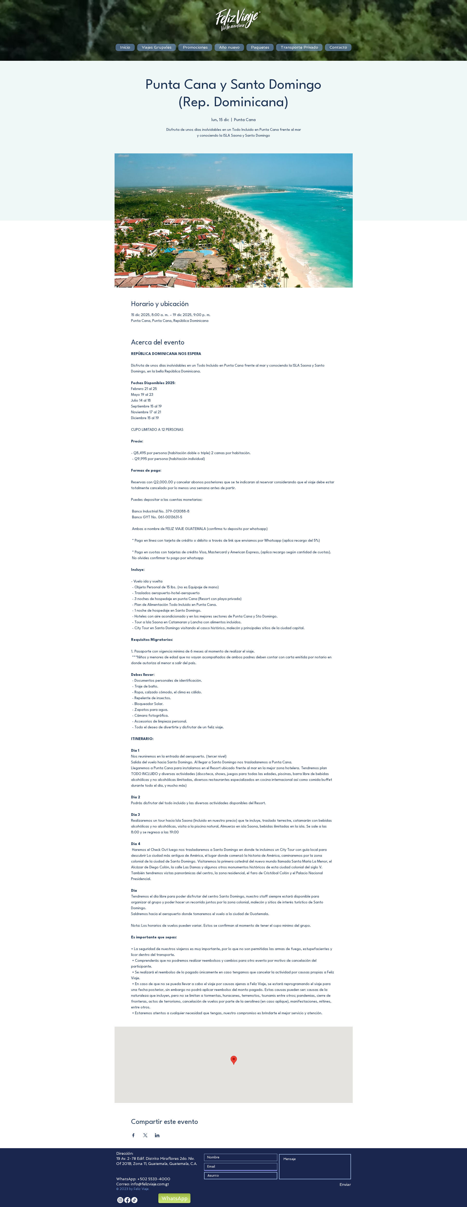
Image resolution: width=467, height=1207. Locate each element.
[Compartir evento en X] (145, 1135)
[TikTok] (134, 1200)
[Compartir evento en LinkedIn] (157, 1135)
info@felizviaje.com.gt (150, 1184)
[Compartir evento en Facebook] (133, 1135)
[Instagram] (120, 1200)
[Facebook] (127, 1200)
